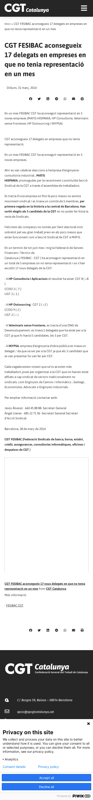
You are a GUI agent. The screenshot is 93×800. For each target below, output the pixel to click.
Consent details (14, 767)
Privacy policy (48, 767)
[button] (31, 99)
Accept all (46, 778)
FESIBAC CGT (14, 605)
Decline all (46, 787)
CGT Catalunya (56, 588)
